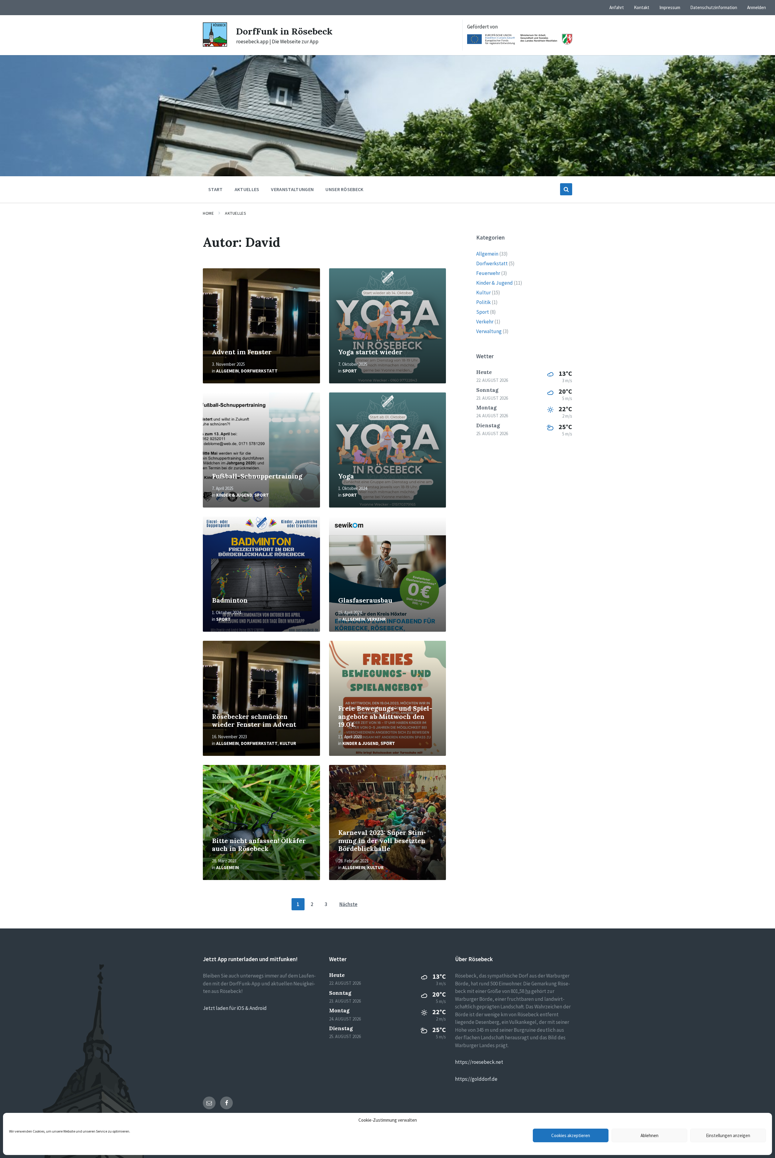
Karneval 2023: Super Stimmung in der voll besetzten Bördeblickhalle (382, 841)
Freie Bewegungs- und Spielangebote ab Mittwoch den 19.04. (385, 716)
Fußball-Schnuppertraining (257, 476)
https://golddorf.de (476, 1079)
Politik (483, 302)
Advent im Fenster (242, 352)
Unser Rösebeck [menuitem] (344, 189)
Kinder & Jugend (234, 495)
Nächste (348, 904)
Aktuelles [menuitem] (247, 189)
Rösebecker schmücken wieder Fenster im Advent (254, 721)
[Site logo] (215, 44)
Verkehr (376, 619)
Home (208, 213)
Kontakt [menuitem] (641, 7)
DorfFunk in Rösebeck (284, 31)
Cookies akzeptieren (570, 1135)
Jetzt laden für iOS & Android (235, 1008)
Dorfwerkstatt (259, 371)
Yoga (346, 476)
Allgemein (227, 371)
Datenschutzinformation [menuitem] (713, 7)
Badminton (230, 600)
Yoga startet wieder (370, 352)
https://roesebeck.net (479, 1062)
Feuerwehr (488, 273)
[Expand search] (566, 189)
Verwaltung (489, 331)
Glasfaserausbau (365, 600)
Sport (349, 371)
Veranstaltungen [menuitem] (292, 189)
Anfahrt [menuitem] (616, 7)
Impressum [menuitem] (669, 7)
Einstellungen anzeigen (728, 1135)
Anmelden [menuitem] (756, 7)
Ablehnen (649, 1135)
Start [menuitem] (215, 189)
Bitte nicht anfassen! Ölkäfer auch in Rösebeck (259, 845)
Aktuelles (235, 213)
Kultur (288, 743)
